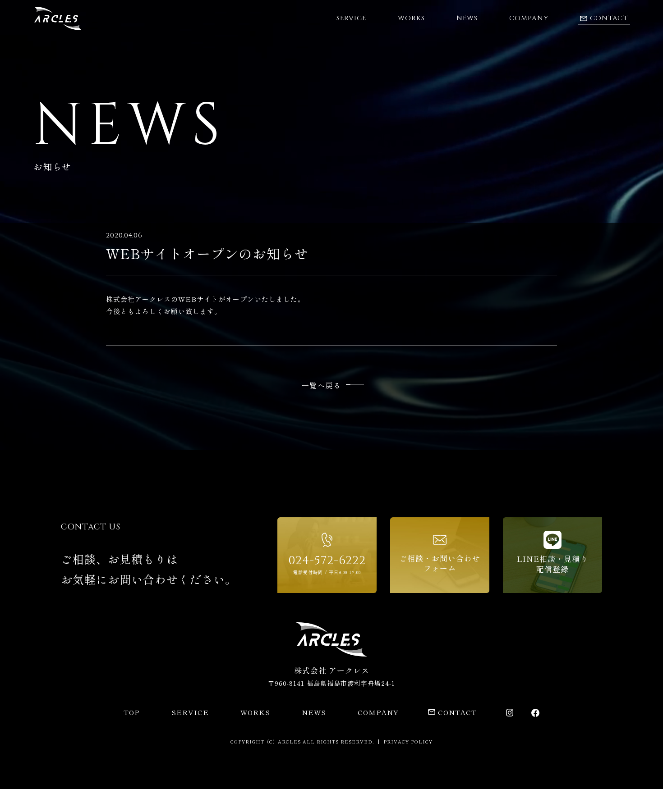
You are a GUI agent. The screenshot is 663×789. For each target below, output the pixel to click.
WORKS (411, 18)
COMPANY (528, 18)
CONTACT (457, 712)
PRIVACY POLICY (408, 741)
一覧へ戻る (321, 385)
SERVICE (351, 18)
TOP (132, 712)
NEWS (467, 18)
